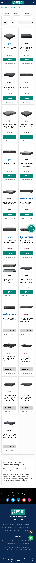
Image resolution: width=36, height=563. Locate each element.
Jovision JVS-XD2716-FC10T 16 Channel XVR (26, 241)
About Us (5, 524)
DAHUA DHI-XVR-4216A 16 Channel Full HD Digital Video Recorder (26, 319)
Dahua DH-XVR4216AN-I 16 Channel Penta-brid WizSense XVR (26, 359)
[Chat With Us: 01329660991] (30, 537)
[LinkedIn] (18, 501)
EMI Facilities (8, 530)
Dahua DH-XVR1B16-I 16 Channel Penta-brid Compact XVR (26, 165)
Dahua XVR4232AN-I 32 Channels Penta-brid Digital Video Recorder (9, 435)
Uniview (16, 14)
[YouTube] (24, 501)
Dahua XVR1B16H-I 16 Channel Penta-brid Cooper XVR (9, 281)
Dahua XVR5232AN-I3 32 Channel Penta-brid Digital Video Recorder (26, 281)
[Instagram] (29, 501)
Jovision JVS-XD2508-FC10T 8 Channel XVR (9, 319)
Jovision (27, 14)
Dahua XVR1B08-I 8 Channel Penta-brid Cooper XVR (9, 87)
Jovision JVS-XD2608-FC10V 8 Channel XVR (26, 203)
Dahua (7, 14)
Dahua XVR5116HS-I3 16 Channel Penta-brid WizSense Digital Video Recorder (9, 398)
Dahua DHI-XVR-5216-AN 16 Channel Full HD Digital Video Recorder (9, 358)
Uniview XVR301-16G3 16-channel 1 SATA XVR (9, 241)
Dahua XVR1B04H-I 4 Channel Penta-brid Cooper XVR (9, 126)
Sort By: (14, 22)
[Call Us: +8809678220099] (30, 532)
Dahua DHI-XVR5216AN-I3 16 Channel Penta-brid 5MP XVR (26, 398)
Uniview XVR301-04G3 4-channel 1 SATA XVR (26, 86)
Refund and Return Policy (9, 527)
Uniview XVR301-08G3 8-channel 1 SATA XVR (9, 164)
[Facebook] (7, 501)
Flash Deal (31, 227)
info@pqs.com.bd (27, 494)
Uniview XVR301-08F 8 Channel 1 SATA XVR (26, 125)
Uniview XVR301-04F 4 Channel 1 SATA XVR (9, 48)
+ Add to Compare (9, 64)
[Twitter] (13, 501)
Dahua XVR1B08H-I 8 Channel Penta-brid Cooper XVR (9, 203)
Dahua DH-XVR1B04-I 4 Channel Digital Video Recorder (26, 48)
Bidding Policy (18, 530)
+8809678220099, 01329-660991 (9, 494)
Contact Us (27, 530)
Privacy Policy (28, 524)
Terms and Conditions (26, 527)
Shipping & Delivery (16, 524)
